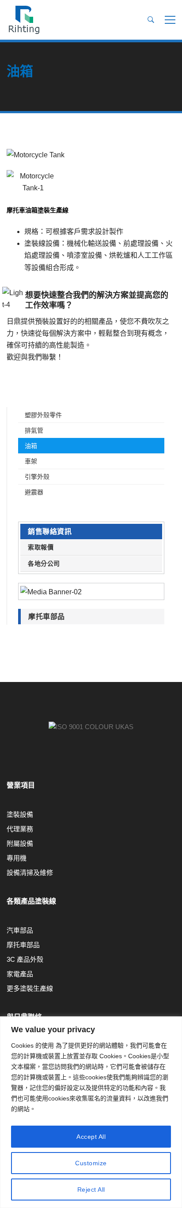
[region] (91, 1112)
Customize (91, 1163)
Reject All (91, 1189)
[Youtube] (6, 761)
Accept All (91, 1136)
